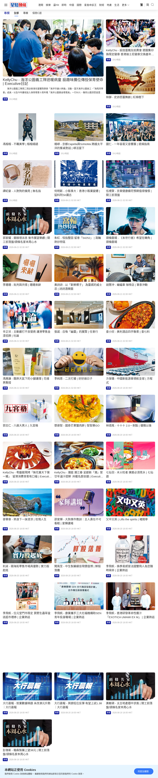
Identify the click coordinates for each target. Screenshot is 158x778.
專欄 (25, 13)
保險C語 (37, 13)
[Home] (18, 4)
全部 (16, 13)
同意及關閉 (143, 771)
